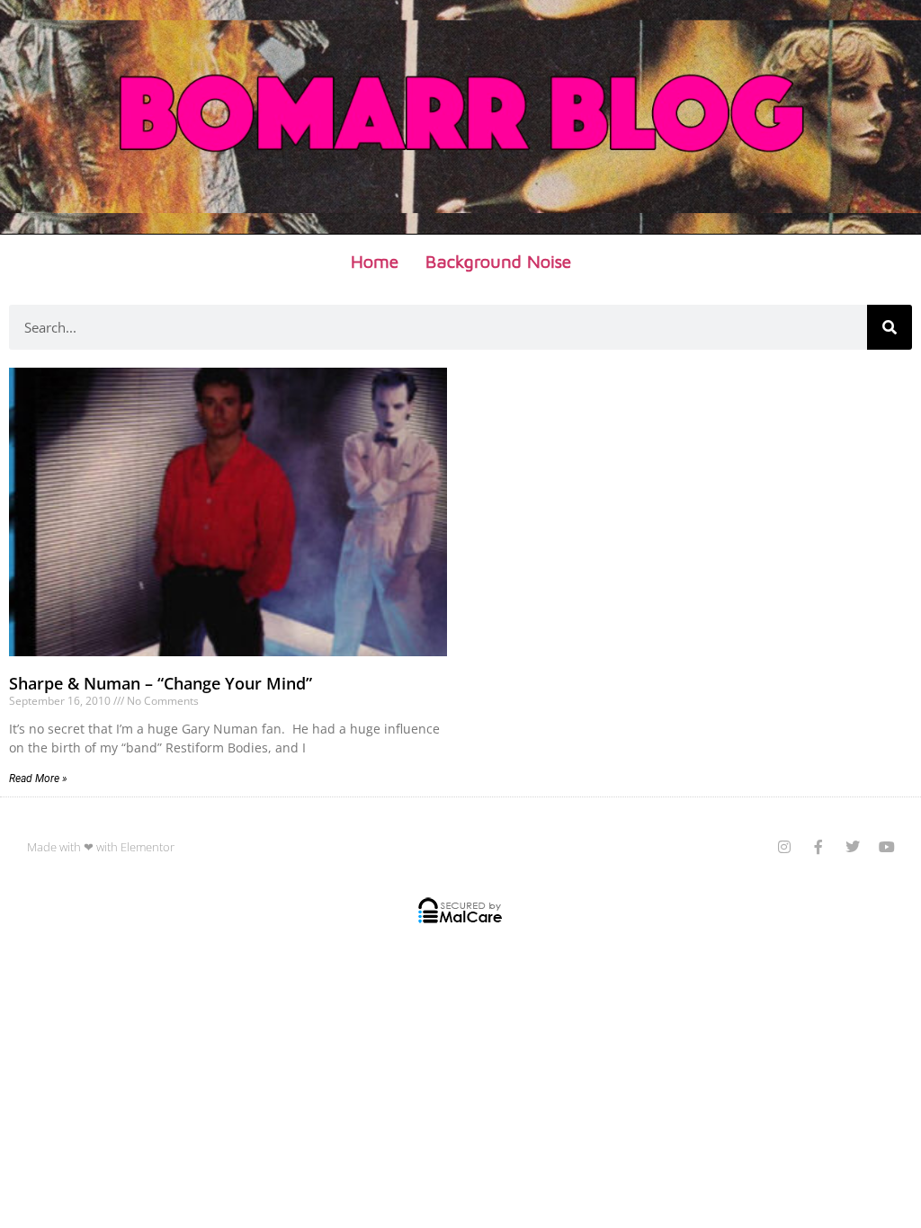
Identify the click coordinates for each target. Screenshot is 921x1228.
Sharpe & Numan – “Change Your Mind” (160, 683)
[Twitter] (852, 847)
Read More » (38, 778)
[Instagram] (784, 847)
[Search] (889, 327)
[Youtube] (887, 847)
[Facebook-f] (818, 847)
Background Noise (498, 261)
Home (374, 261)
